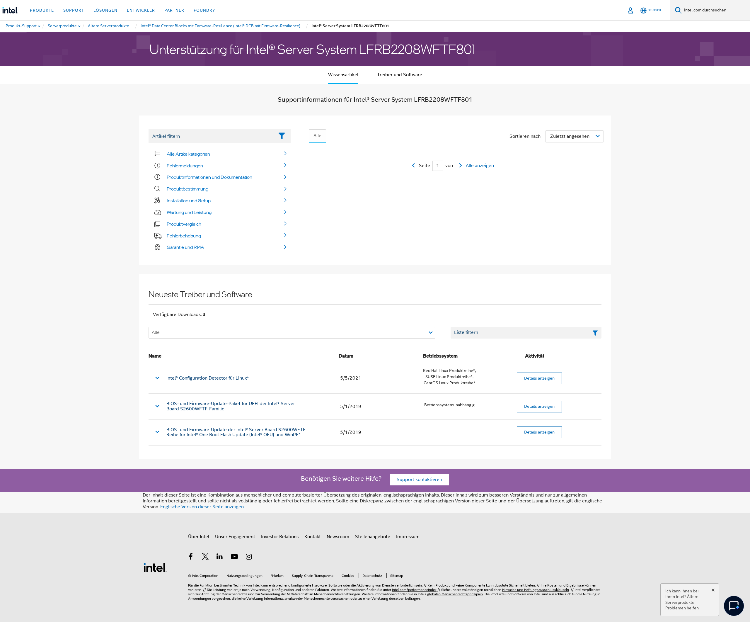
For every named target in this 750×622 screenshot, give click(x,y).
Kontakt (312, 537)
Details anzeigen (539, 378)
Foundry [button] (204, 10)
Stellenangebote (372, 537)
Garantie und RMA (185, 247)
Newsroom (338, 537)
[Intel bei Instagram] (249, 557)
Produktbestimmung (187, 189)
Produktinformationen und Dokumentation (209, 177)
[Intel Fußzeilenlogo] (155, 567)
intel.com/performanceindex (414, 589)
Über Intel (198, 537)
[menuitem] (62, 26)
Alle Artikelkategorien (188, 154)
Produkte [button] (42, 10)
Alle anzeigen (480, 166)
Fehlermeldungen (185, 166)
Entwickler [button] (141, 10)
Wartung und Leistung (189, 212)
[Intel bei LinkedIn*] (220, 557)
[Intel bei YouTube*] (234, 557)
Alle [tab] (317, 136)
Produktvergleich (184, 224)
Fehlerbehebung (184, 236)
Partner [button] (174, 10)
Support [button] (73, 10)
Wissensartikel (343, 75)
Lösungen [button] (105, 10)
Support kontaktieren (419, 479)
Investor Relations (280, 537)
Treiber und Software (399, 75)
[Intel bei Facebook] (191, 557)
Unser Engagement (235, 537)
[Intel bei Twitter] (205, 557)
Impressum (408, 537)
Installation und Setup (189, 200)
